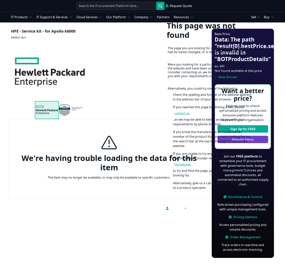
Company (141, 17)
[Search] (160, 6)
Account (176, 208)
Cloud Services (87, 17)
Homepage (182, 164)
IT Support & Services (52, 17)
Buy (266, 17)
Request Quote (181, 6)
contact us (182, 113)
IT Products (19, 17)
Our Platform (116, 17)
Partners (163, 17)
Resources (181, 17)
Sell (253, 17)
